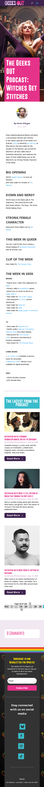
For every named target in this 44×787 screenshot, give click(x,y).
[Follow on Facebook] (21, 736)
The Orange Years (24, 264)
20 (26, 607)
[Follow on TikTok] (21, 756)
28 (35, 607)
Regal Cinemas (17, 177)
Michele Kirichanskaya (16, 442)
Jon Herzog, (31, 143)
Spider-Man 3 (11, 294)
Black (8, 286)
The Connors (24, 335)
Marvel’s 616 (23, 326)
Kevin (15, 143)
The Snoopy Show (26, 343)
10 (21, 607)
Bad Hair (22, 305)
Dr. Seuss (22, 299)
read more (13, 458)
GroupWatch (24, 288)
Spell (20, 308)
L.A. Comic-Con (13, 356)
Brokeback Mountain (27, 247)
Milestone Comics (14, 361)
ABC (8, 337)
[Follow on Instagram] (21, 746)
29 (40, 607)
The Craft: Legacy (25, 297)
